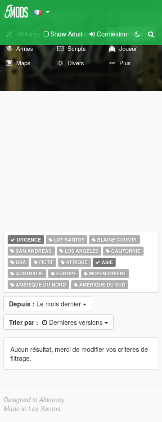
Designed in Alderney (34, 399)
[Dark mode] (137, 33)
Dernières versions (56, 322)
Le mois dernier (46, 303)
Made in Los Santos (32, 408)
